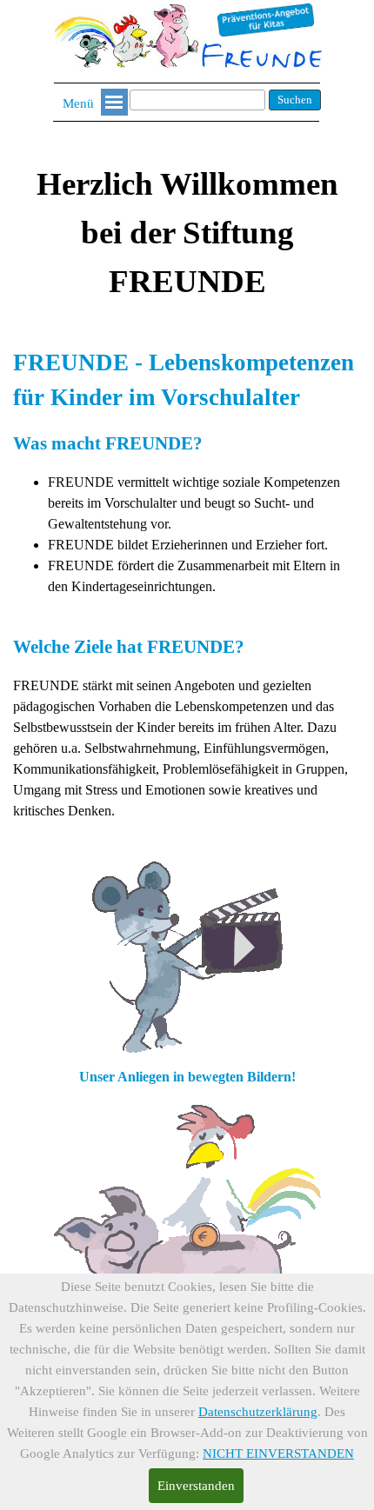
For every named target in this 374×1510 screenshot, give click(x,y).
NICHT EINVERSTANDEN (278, 1453)
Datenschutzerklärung (257, 1412)
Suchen (294, 99)
